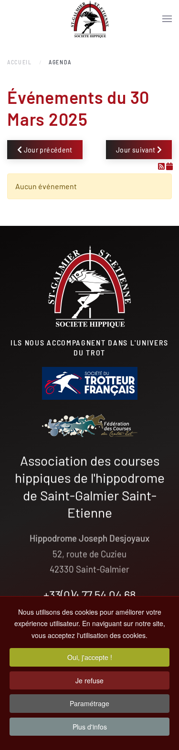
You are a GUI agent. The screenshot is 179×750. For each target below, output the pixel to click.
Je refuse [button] (89, 680)
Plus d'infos (90, 726)
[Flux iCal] (169, 166)
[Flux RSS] (162, 166)
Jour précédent (47, 149)
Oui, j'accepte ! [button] (89, 657)
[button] (167, 19)
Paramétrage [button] (89, 703)
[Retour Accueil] (90, 19)
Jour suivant (136, 149)
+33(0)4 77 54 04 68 (89, 594)
